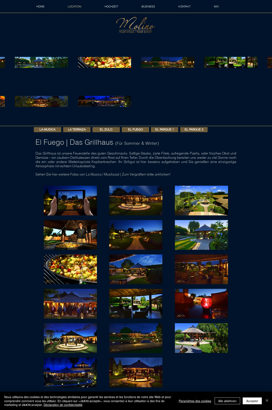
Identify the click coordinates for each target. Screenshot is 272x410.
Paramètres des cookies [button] (195, 401)
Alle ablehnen (227, 401)
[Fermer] (266, 401)
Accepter (252, 401)
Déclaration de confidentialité (63, 405)
